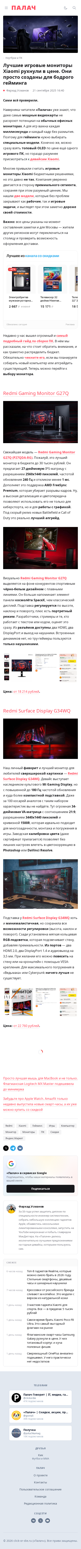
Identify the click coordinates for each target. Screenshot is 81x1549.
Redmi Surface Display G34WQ (37, 710)
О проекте (41, 1475)
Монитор (11, 1132)
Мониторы (28, 1132)
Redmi (9, 1125)
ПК (42, 1132)
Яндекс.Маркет (14, 1138)
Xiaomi (22, 1125)
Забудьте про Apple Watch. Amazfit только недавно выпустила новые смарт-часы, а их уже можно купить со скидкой (40, 1104)
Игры (52, 1125)
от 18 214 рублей (26, 691)
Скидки (55, 1132)
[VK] (20, 1148)
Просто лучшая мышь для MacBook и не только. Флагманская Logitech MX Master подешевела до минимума (40, 1083)
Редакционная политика (40, 1503)
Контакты (40, 1482)
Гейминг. (37, 1125)
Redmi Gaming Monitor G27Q (36, 393)
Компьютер (67, 1125)
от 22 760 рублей (26, 1026)
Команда (40, 1496)
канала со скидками (42, 256)
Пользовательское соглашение (40, 1489)
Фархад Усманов (17, 90)
